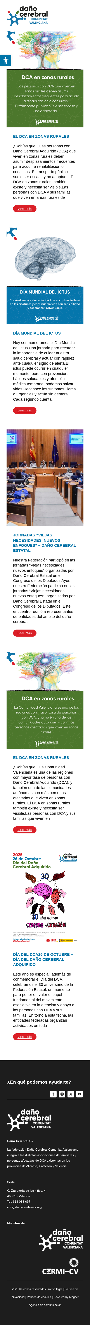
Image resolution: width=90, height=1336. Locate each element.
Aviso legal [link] (55, 1289)
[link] (5, 60)
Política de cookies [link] (39, 1297)
